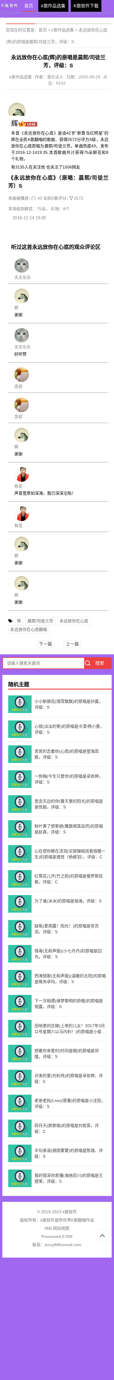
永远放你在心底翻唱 (28, 629)
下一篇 (45, 643)
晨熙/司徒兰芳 (40, 621)
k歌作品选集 (53, 5)
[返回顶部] (102, 1236)
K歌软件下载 (86, 5)
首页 (28, 5)
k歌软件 (47, 1220)
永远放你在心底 (74, 621)
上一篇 (72, 643)
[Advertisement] (57, 1320)
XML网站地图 (56, 1228)
